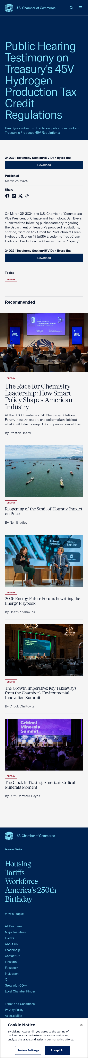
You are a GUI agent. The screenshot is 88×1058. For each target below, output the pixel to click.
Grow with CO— (16, 985)
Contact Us (12, 956)
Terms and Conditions (20, 1004)
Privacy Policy (14, 1010)
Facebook (11, 968)
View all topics (14, 914)
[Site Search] (71, 7)
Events (9, 938)
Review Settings (28, 1050)
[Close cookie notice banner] (81, 1024)
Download (44, 165)
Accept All (57, 1050)
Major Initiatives (15, 932)
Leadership (12, 950)
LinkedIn (11, 962)
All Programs (13, 926)
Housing (18, 863)
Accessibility (13, 1016)
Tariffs (15, 872)
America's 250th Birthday (30, 894)
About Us (11, 944)
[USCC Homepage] (44, 836)
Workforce (21, 881)
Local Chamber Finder (20, 991)
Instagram (12, 974)
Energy (11, 279)
